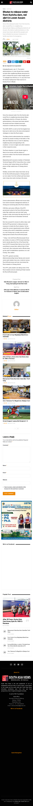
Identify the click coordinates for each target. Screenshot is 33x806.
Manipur (6, 397)
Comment (6, 445)
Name (5, 465)
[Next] (18, 428)
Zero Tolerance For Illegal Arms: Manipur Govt (16, 401)
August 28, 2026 (11, 338)
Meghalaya (7, 331)
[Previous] (15, 428)
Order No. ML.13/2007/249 (20, 801)
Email (5, 472)
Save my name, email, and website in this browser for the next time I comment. (15, 487)
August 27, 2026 (11, 423)
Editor (8, 39)
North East (9, 9)
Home (4, 9)
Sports (6, 417)
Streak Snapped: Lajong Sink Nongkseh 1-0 (15, 421)
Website (5, 479)
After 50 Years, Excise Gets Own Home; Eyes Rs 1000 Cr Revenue (13, 621)
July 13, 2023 (15, 39)
